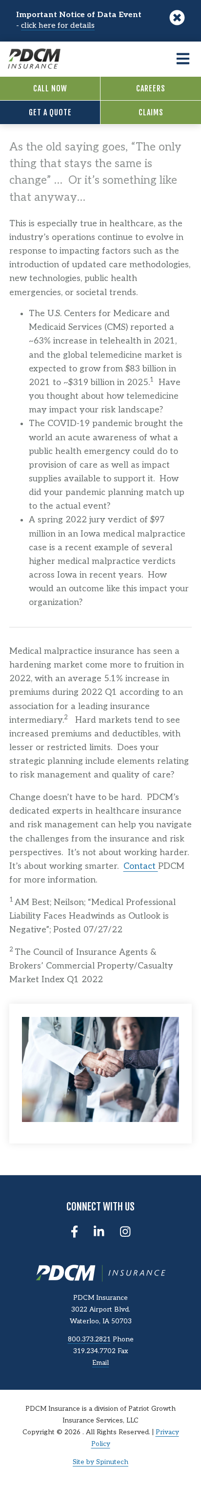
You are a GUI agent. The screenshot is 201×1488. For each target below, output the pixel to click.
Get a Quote (50, 112)
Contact (140, 866)
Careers (150, 88)
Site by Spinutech (100, 1462)
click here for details (58, 25)
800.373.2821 (89, 1339)
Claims (151, 112)
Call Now (50, 88)
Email (100, 1363)
